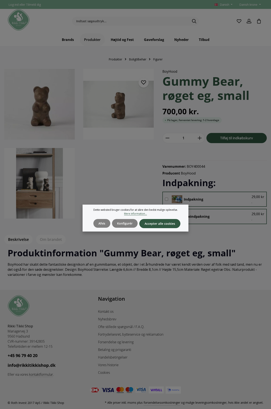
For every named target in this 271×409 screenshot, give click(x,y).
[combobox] (130, 21)
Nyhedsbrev (107, 319)
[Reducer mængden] (167, 138)
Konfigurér (125, 223)
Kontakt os (105, 311)
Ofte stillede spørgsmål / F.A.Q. (121, 326)
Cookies (104, 372)
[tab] (18, 239)
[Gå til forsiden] (19, 20)
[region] (79, 146)
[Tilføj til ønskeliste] (143, 82)
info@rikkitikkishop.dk (31, 365)
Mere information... (135, 213)
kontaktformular (41, 374)
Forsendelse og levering (116, 342)
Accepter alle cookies (160, 224)
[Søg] (194, 21)
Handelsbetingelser (112, 357)
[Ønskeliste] (238, 21)
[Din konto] (248, 21)
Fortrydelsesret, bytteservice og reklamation (130, 334)
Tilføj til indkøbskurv (236, 138)
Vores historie (108, 365)
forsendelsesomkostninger (162, 403)
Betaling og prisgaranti (114, 349)
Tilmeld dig (33, 5)
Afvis (101, 223)
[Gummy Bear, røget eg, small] (39, 104)
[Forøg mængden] (200, 138)
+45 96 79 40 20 (22, 355)
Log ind (13, 5)
